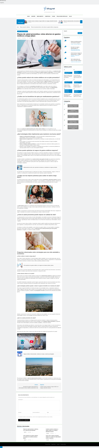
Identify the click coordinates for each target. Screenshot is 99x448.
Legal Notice (53, 444)
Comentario (20, 399)
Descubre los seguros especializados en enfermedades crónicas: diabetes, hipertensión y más (68, 96)
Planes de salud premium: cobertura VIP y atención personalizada (68, 76)
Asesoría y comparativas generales (75, 50)
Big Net (25, 432)
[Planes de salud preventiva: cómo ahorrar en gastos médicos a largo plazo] (39, 22)
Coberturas (47, 16)
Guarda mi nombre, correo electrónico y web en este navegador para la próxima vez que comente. (35, 416)
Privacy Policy (47, 444)
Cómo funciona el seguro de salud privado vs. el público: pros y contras (76, 48)
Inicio (28, 16)
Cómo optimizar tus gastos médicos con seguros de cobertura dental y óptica (30, 437)
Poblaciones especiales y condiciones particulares (75, 44)
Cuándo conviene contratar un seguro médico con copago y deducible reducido (52, 430)
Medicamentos (40, 16)
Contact (58, 444)
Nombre (20, 412)
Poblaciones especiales (62, 16)
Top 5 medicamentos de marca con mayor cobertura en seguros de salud (76, 54)
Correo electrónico (36, 412)
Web (48, 412)
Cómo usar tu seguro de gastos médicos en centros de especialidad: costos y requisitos (53, 437)
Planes (53, 16)
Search (65, 31)
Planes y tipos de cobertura (22, 31)
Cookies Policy (63, 444)
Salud (70, 16)
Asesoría (33, 16)
